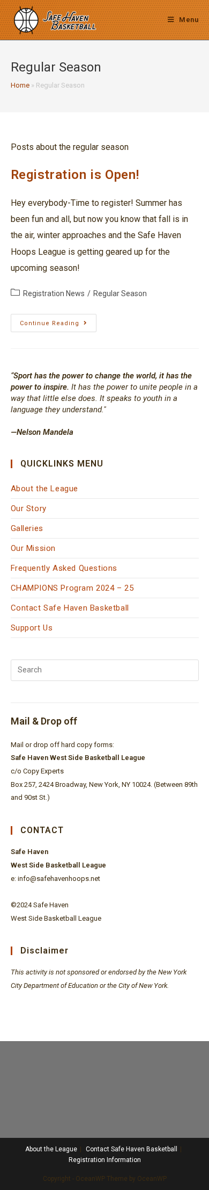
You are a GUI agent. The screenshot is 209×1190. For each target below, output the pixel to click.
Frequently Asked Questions (64, 568)
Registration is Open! (75, 174)
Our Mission (33, 548)
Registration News (54, 293)
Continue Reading (58, 325)
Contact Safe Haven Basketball (70, 608)
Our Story (29, 508)
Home (20, 85)
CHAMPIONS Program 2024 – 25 (72, 588)
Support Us (32, 628)
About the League (45, 488)
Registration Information (105, 1160)
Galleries (27, 528)
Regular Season (120, 293)
